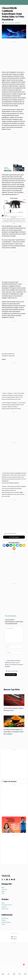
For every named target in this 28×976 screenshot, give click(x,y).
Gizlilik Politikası (6, 922)
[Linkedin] (10, 545)
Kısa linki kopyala (14, 537)
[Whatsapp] (14, 545)
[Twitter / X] (4, 879)
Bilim (2, 887)
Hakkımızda (4, 918)
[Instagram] (2, 879)
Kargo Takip (4, 909)
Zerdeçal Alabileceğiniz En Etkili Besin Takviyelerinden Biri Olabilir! (14, 731)
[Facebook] (4, 545)
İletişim (3, 920)
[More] (14, 548)
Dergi (3, 903)
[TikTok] (9, 879)
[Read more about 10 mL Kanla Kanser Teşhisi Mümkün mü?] (14, 700)
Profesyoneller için (6, 905)
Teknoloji (4, 889)
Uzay (2, 893)
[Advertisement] (14, 57)
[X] (7, 545)
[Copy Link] (23, 545)
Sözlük (3, 924)
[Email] (20, 545)
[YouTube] (12, 879)
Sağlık (3, 891)
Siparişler (4, 907)
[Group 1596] (14, 168)
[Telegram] (17, 545)
